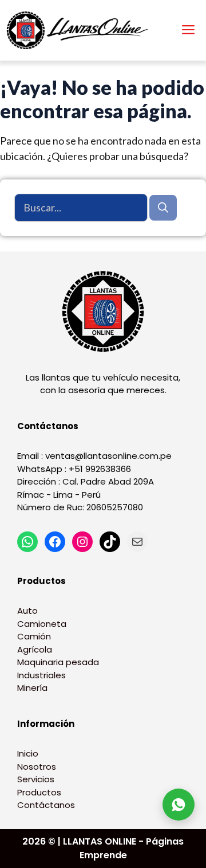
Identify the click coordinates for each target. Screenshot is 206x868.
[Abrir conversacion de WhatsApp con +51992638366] (179, 805)
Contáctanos (46, 805)
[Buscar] (163, 208)
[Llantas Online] (80, 30)
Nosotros (36, 767)
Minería (32, 688)
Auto (27, 611)
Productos (39, 792)
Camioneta (41, 624)
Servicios (35, 779)
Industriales (41, 675)
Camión (34, 636)
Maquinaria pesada (58, 662)
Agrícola (34, 649)
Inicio (27, 753)
